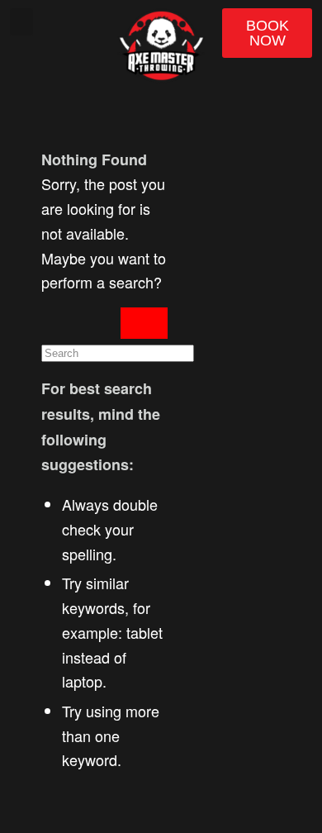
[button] (21, 22)
